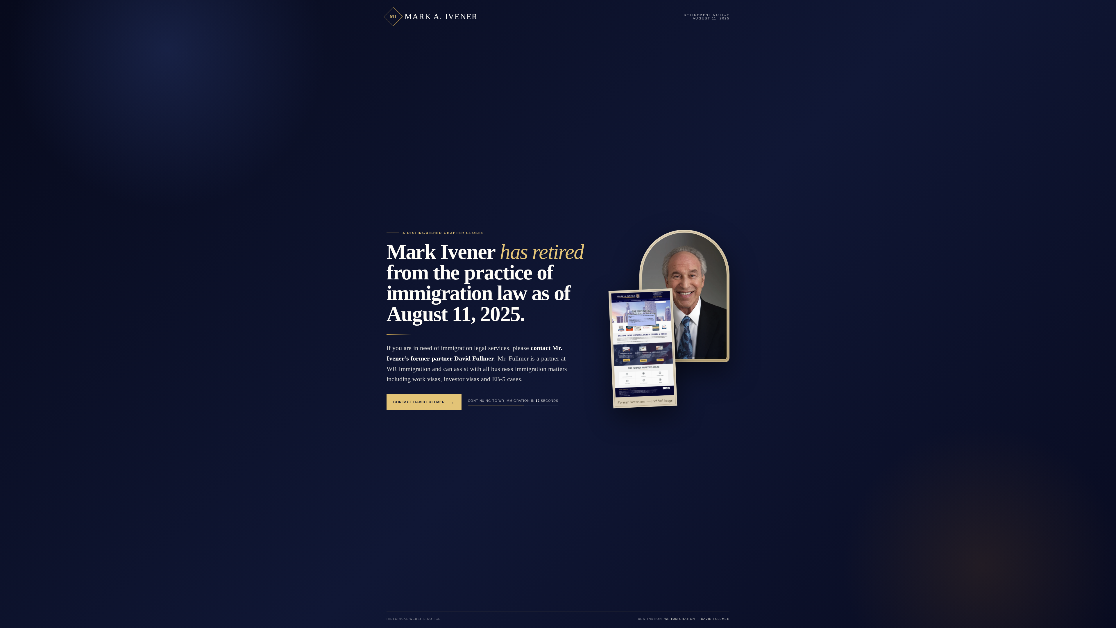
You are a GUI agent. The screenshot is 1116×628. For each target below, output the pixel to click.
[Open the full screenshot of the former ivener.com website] (642, 344)
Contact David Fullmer (424, 402)
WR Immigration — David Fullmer (696, 618)
